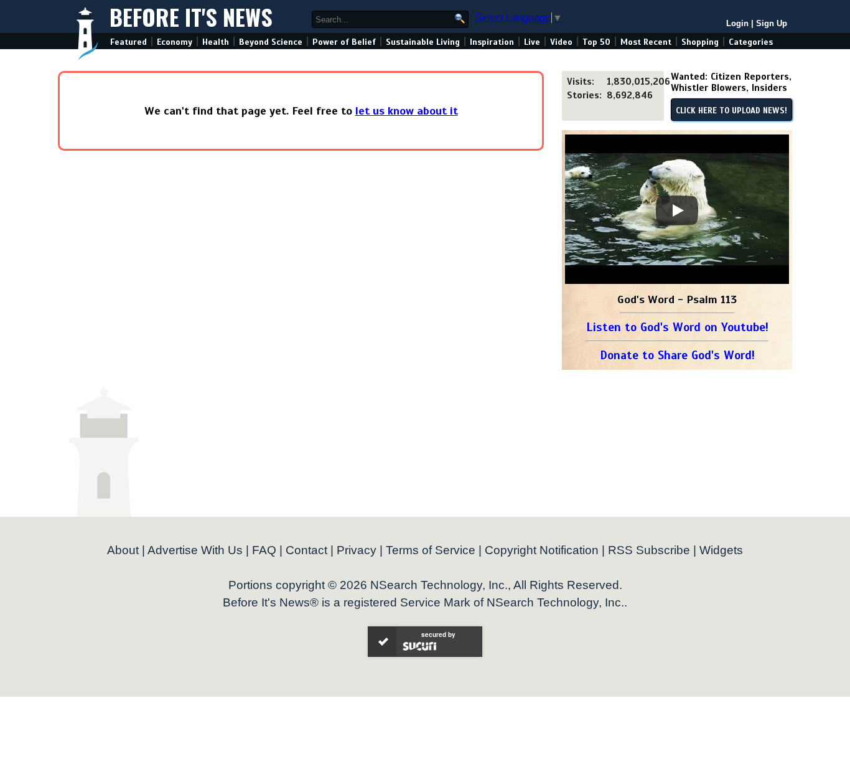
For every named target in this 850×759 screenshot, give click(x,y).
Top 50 (596, 42)
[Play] (677, 210)
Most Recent (645, 42)
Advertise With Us (195, 550)
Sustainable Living (423, 42)
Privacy (356, 550)
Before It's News (191, 16)
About (123, 550)
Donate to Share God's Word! (677, 355)
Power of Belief (344, 42)
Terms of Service (430, 550)
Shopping (700, 42)
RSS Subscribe (649, 550)
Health (215, 42)
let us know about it (406, 111)
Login (737, 23)
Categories (751, 42)
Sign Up (771, 23)
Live (532, 42)
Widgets (721, 550)
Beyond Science (270, 42)
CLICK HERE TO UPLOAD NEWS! (731, 111)
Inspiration (492, 42)
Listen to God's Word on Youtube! (677, 327)
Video (561, 42)
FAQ (264, 550)
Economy (174, 42)
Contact (306, 550)
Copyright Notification (542, 550)
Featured (128, 42)
